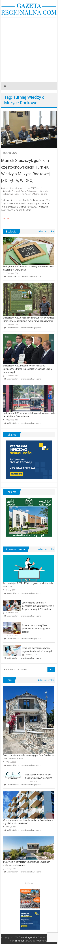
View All (46, 231)
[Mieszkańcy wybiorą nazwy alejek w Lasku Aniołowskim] (13, 775)
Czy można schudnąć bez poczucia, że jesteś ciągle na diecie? (36, 628)
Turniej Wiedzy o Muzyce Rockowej (33, 194)
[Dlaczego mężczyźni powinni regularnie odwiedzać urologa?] (12, 650)
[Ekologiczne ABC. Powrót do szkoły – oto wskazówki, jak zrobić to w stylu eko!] (28, 251)
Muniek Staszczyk (12, 191)
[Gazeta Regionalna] (5, 86)
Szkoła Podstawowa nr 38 (31, 191)
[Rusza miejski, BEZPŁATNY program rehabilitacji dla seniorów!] (28, 568)
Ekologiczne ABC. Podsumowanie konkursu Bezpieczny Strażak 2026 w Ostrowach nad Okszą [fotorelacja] (27, 368)
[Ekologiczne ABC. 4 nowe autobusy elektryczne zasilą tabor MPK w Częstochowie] (28, 398)
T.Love (16, 194)
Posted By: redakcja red (12, 188)
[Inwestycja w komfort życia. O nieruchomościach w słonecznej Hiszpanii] (28, 848)
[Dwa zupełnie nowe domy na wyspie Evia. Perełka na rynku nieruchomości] (28, 719)
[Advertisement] (29, 48)
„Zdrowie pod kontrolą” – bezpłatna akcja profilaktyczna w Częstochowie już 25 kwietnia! (38, 605)
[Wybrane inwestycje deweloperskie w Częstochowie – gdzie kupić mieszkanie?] (28, 804)
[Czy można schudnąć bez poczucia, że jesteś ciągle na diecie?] (12, 627)
